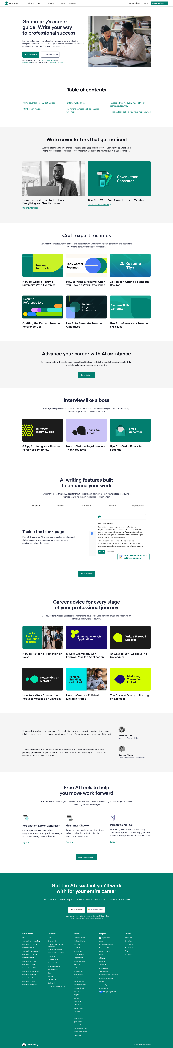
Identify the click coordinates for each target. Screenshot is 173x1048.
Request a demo (134, 3)
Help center (128, 937)
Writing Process (53, 969)
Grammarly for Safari (28, 958)
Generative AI (52, 963)
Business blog (52, 983)
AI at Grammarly (53, 959)
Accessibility (103, 985)
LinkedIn (129, 954)
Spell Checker (78, 1022)
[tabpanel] (86, 536)
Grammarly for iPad (28, 981)
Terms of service (104, 971)
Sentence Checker (79, 1025)
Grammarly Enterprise (55, 949)
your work (70, 112)
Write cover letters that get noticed (39, 103)
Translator (77, 964)
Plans (49, 937)
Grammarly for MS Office (30, 968)
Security (101, 981)
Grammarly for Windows (29, 944)
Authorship (77, 1005)
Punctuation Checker (80, 1028)
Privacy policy (103, 968)
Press (101, 955)
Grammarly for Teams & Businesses (55, 945)
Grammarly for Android (29, 985)
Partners (102, 961)
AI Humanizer (78, 951)
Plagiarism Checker (80, 941)
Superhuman (106, 938)
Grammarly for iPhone (29, 978)
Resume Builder (78, 1018)
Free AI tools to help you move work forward (131, 112)
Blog (49, 973)
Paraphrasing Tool (79, 961)
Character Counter (79, 981)
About (101, 941)
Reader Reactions (79, 1015)
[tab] (35, 506)
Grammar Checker (79, 937)
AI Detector (77, 948)
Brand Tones (77, 1001)
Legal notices (103, 988)
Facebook (130, 944)
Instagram (130, 948)
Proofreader (77, 1035)
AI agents (77, 944)
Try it (24, 842)
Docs (23, 937)
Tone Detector (78, 974)
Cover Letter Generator (98, 204)
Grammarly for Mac (28, 948)
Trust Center (103, 965)
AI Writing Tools (78, 971)
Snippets (76, 995)
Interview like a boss (76, 103)
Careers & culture (104, 951)
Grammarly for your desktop (31, 941)
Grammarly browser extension (31, 951)
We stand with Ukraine (106, 945)
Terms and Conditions (48, 60)
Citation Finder (78, 1008)
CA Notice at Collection (56, 62)
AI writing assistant (54, 966)
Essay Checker (78, 958)
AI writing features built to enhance (83, 109)
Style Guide (77, 991)
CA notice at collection (106, 978)
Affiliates (102, 958)
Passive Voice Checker (80, 1032)
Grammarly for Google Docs (31, 971)
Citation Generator (79, 954)
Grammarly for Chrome (29, 954)
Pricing (62, 3)
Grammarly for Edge (28, 964)
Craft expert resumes (32, 109)
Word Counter (78, 978)
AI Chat (76, 968)
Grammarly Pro (53, 941)
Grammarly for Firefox (29, 961)
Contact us (128, 941)
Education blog (52, 980)
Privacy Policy (26, 62)
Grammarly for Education (56, 953)
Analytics (76, 998)
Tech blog (51, 976)
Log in (146, 3)
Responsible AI (104, 948)
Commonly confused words (56, 986)
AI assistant (51, 956)
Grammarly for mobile (29, 974)
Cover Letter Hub (30, 208)
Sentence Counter (79, 988)
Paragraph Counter (80, 985)
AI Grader (77, 1011)
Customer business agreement (108, 975)
